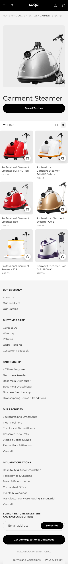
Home (6, 15)
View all (8, 451)
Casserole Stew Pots (16, 434)
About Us (9, 297)
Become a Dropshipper (17, 386)
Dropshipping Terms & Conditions (24, 398)
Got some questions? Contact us (34, 539)
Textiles (32, 15)
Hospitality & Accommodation (22, 470)
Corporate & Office (14, 487)
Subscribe (52, 525)
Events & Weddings (15, 493)
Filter (10, 125)
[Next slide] (60, 115)
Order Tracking (12, 344)
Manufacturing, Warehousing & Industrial (29, 498)
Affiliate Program (14, 369)
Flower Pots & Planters (17, 445)
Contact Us (10, 327)
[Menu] (4, 5)
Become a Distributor (17, 380)
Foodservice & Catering (17, 475)
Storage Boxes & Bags (17, 439)
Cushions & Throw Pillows (19, 428)
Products (18, 15)
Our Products (11, 303)
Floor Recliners (12, 422)
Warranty (9, 333)
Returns (8, 339)
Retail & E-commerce (16, 481)
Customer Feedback (15, 350)
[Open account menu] (56, 5)
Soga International (38, 551)
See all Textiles (34, 108)
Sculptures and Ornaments (20, 416)
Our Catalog (10, 308)
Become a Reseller (14, 375)
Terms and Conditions (27, 559)
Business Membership (17, 392)
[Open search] (12, 5)
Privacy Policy (54, 559)
